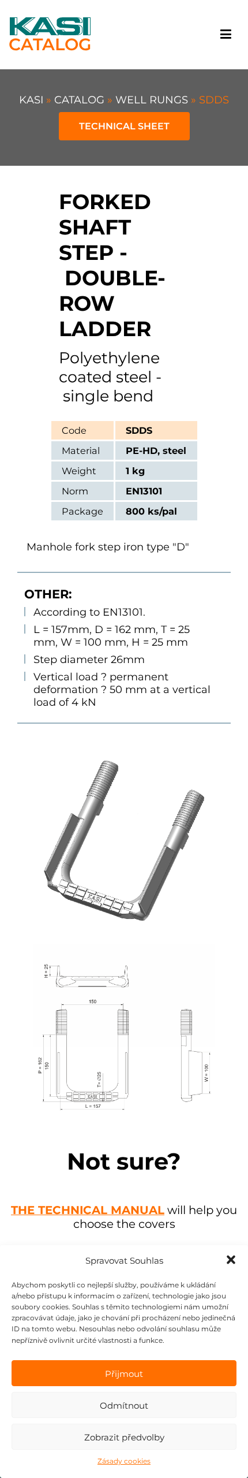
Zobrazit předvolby (124, 1437)
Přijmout (124, 1373)
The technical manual (87, 1210)
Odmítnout (124, 1405)
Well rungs (153, 100)
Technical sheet (124, 126)
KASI (32, 100)
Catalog (80, 100)
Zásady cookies (124, 1461)
